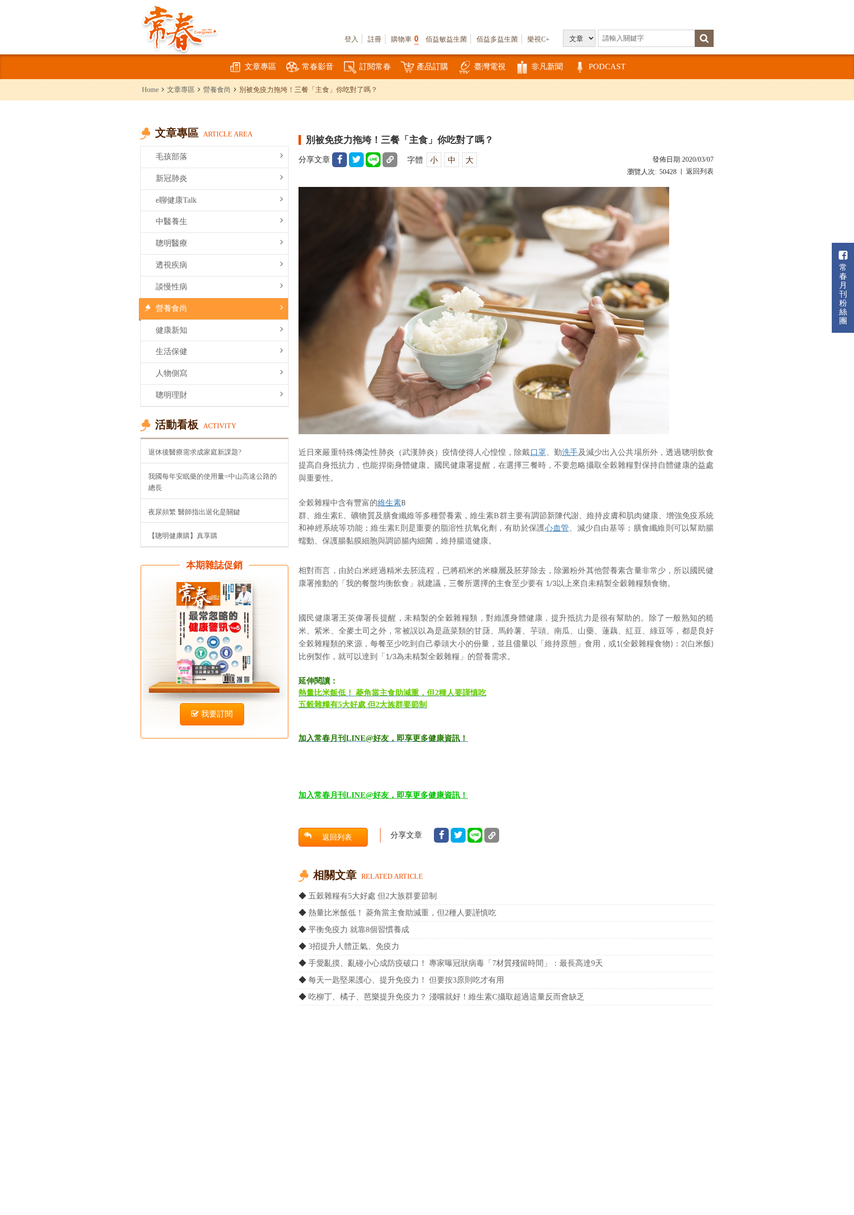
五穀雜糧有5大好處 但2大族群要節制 (372, 896)
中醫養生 (171, 221)
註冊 (375, 39)
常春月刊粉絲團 (843, 294)
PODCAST (607, 66)
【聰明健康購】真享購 (182, 536)
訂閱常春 (375, 66)
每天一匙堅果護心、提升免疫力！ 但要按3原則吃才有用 (406, 980)
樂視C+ (538, 39)
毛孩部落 (171, 156)
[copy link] (390, 159)
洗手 (570, 452)
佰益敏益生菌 (446, 39)
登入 (351, 39)
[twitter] (356, 159)
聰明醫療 (171, 243)
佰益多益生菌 (497, 39)
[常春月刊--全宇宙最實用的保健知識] (179, 28)
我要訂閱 (217, 714)
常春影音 (318, 66)
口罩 (538, 452)
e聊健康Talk (176, 200)
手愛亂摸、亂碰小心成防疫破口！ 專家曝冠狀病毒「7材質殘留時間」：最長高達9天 (455, 963)
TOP (824, 1178)
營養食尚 (217, 89)
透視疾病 (171, 265)
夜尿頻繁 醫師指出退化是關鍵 (194, 512)
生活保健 (171, 351)
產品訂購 (432, 66)
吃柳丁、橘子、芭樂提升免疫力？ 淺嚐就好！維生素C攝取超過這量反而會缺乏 (446, 996)
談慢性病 (171, 286)
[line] (373, 159)
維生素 (389, 502)
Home (150, 89)
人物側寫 (171, 373)
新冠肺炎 (171, 178)
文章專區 (260, 66)
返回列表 (700, 171)
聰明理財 (171, 395)
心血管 (557, 527)
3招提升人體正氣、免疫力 (353, 946)
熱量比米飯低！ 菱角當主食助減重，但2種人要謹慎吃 (402, 912)
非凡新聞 (547, 66)
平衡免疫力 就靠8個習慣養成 (358, 929)
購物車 (405, 39)
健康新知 (171, 330)
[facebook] (339, 159)
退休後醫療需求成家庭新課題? (194, 452)
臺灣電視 (490, 66)
